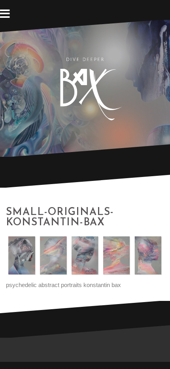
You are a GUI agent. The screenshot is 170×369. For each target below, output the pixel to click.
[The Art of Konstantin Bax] (85, 87)
